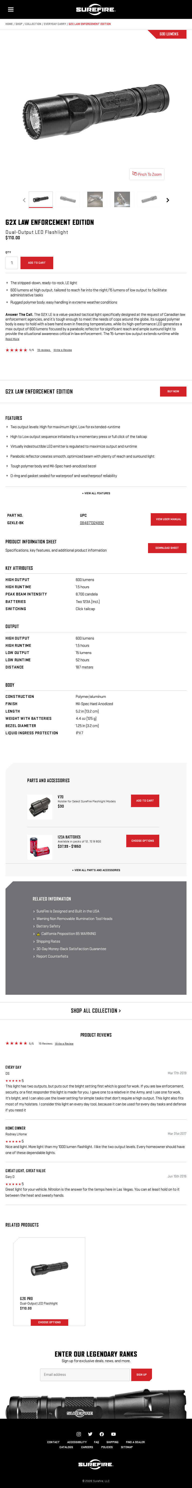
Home (9, 24)
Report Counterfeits (52, 956)
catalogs (66, 1447)
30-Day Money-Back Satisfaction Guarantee (71, 949)
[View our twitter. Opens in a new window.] (90, 1434)
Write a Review (63, 350)
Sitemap (127, 1447)
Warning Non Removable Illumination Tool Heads (74, 918)
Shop (19, 24)
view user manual (168, 519)
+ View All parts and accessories (96, 870)
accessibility (76, 1442)
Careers (87, 1447)
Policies (107, 1447)
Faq (96, 1442)
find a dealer (135, 1442)
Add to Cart (37, 263)
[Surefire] (96, 9)
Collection (33, 24)
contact (53, 1442)
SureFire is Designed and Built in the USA (68, 911)
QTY (8, 252)
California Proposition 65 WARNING (69, 933)
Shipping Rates (48, 941)
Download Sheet (167, 548)
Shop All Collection (95, 1010)
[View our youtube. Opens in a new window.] (113, 1434)
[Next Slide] (168, 200)
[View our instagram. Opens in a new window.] (78, 1434)
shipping (112, 1442)
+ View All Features (96, 493)
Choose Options (143, 841)
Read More (12, 339)
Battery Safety (48, 926)
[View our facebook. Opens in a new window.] (101, 1434)
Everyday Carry (55, 24)
